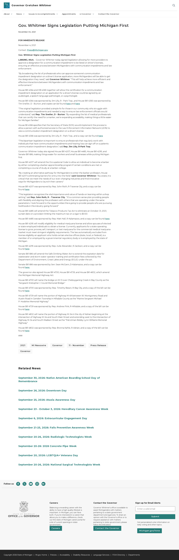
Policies (53, 555)
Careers (56, 528)
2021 (22, 345)
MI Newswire (39, 345)
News (19, 14)
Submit (155, 516)
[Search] (173, 5)
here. (27, 267)
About (7, 14)
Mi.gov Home (41, 555)
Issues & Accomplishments (42, 14)
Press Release (98, 345)
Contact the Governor (108, 14)
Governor (57, 345)
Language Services (101, 555)
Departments (134, 555)
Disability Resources (81, 555)
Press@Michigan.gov (37, 50)
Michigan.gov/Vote (149, 531)
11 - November (76, 345)
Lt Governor (85, 14)
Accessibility (65, 555)
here (68, 104)
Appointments (69, 14)
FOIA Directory (118, 555)
